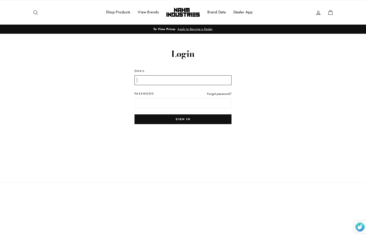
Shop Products (118, 12)
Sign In (183, 119)
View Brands (148, 12)
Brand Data (216, 12)
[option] (183, 29)
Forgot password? (219, 94)
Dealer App (242, 12)
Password (144, 93)
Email (139, 71)
